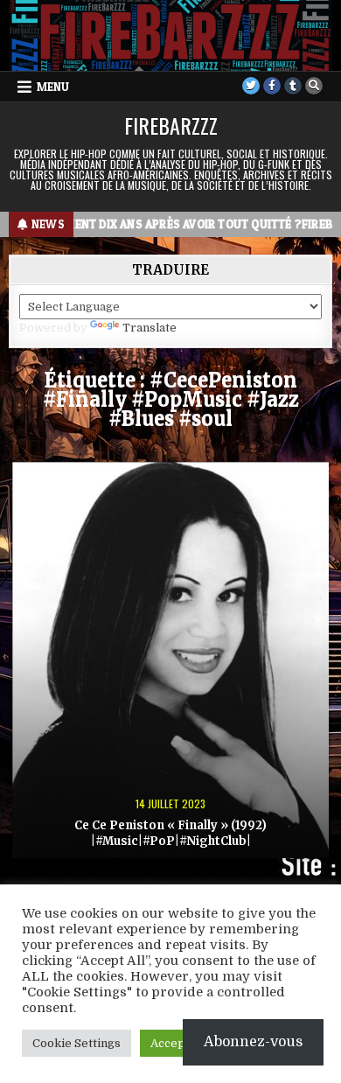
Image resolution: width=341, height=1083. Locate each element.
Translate (149, 327)
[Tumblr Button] (293, 85)
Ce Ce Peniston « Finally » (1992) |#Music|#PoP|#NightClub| (170, 833)
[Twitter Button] (251, 85)
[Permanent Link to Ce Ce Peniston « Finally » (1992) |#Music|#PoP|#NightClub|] (171, 660)
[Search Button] (314, 85)
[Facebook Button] (272, 85)
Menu (53, 87)
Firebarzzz (171, 125)
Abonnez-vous (253, 1042)
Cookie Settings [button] (76, 1043)
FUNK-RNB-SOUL (171, 492)
